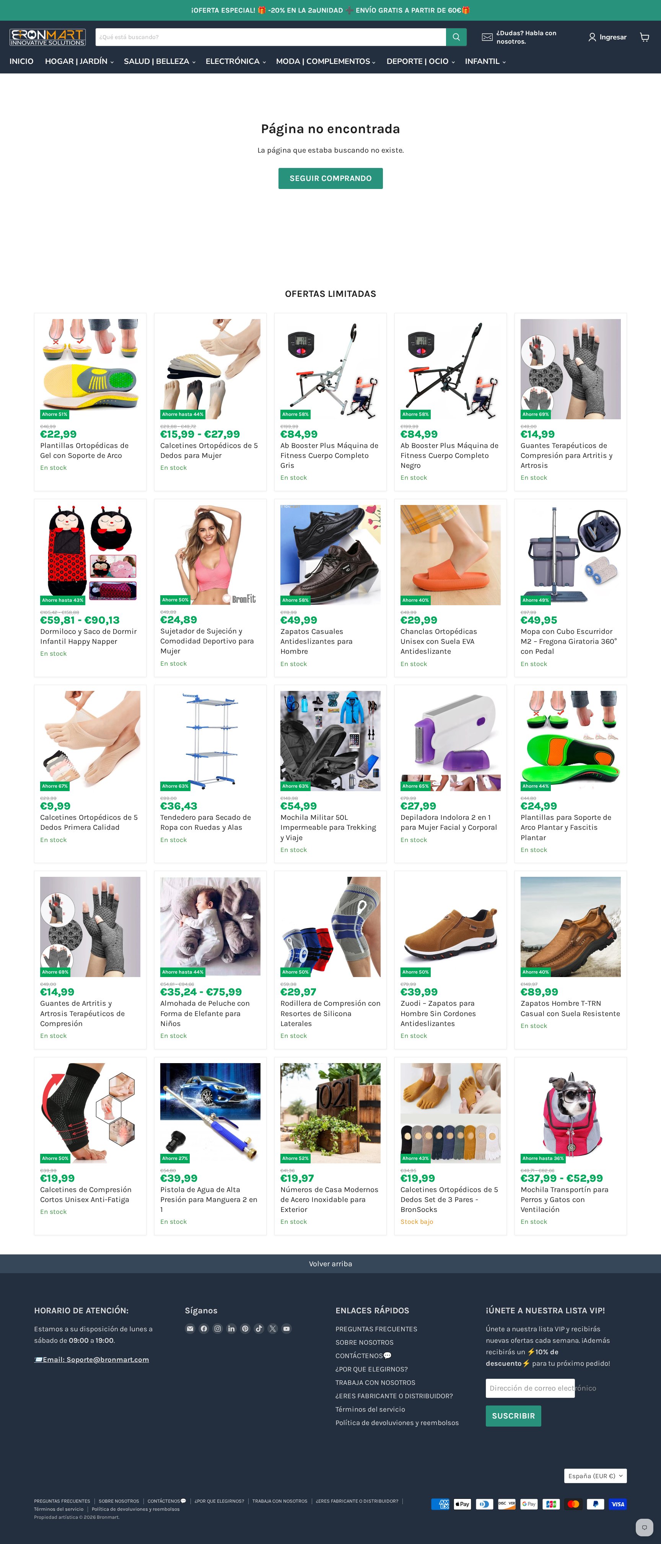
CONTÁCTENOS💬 (363, 1356)
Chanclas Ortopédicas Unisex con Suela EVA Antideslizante (439, 641)
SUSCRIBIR (513, 1415)
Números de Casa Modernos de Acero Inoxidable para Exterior (329, 1199)
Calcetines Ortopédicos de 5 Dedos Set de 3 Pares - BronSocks (449, 1199)
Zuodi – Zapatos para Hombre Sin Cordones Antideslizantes (438, 1013)
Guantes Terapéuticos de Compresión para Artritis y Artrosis (566, 455)
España (591, 1476)
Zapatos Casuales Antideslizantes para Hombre (316, 641)
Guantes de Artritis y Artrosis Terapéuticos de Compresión (82, 1013)
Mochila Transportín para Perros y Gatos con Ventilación (565, 1199)
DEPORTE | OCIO (419, 61)
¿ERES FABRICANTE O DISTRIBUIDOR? (394, 1396)
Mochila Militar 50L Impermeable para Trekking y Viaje (328, 827)
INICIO (22, 61)
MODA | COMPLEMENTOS (324, 61)
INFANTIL (483, 61)
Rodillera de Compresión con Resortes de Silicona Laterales (330, 1013)
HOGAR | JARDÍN (77, 61)
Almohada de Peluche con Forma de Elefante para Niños (205, 1013)
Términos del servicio (370, 1409)
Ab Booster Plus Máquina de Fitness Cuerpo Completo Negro (449, 455)
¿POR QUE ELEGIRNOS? (371, 1369)
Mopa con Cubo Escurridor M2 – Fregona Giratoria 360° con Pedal (569, 641)
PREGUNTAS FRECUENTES (376, 1329)
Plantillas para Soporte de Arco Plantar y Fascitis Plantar (566, 827)
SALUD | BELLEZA (157, 61)
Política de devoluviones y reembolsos (397, 1423)
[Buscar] (456, 37)
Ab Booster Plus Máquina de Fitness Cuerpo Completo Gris (329, 455)
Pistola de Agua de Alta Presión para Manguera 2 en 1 (208, 1199)
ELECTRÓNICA (234, 61)
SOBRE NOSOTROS (364, 1342)
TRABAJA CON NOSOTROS (375, 1382)
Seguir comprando (331, 178)
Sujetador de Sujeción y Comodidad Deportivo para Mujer (207, 641)
